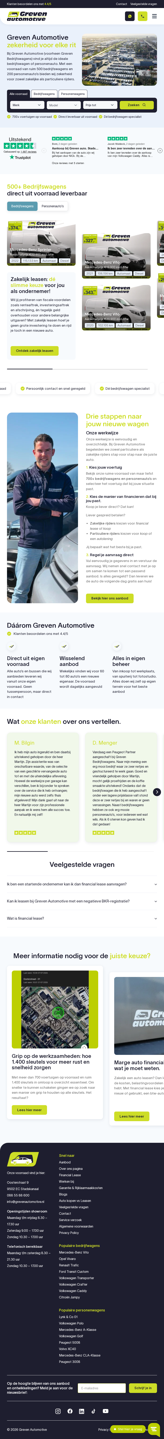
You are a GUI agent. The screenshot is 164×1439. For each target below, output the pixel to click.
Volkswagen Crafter (73, 1284)
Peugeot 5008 (69, 1342)
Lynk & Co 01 (68, 1317)
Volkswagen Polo (71, 1323)
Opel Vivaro (67, 1259)
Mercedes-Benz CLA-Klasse (79, 1355)
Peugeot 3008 (69, 1361)
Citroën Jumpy (69, 1297)
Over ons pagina (71, 1168)
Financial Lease (70, 1175)
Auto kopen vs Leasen (75, 1200)
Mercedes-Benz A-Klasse (77, 1329)
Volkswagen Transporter (76, 1278)
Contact (121, 4)
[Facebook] (70, 1410)
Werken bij (66, 1181)
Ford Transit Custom (74, 1271)
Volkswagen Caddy (73, 1291)
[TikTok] (93, 1410)
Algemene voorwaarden (76, 1226)
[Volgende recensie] (157, 792)
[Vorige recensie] (7, 792)
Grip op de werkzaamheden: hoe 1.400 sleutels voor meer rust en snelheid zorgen (51, 1061)
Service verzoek (70, 1220)
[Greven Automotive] (27, 16)
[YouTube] (105, 1410)
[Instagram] (58, 1410)
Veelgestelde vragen (143, 4)
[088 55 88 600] (142, 16)
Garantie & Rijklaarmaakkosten (81, 1188)
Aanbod (65, 1162)
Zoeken (133, 105)
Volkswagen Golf (71, 1336)
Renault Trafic (69, 1265)
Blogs (63, 1194)
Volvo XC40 (67, 1349)
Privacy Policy (69, 1233)
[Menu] (154, 16)
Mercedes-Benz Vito (74, 1252)
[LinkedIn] (81, 1411)
